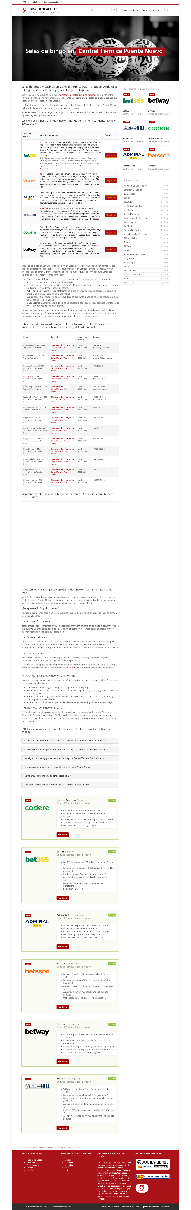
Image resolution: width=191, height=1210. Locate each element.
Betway (42, 243)
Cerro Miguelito (146, 214)
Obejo (146, 250)
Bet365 (42, 142)
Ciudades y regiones (129, 10)
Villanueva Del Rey (146, 205)
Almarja (146, 278)
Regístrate (111, 155)
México (68, 1160)
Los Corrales (146, 270)
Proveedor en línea (160, 10)
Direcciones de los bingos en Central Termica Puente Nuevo (62, 347)
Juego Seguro (119, 1193)
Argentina (69, 1165)
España (39, 1147)
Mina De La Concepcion (146, 185)
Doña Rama (146, 282)
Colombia (69, 1162)
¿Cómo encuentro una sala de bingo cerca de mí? (47, 775)
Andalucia (48, 1147)
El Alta (146, 266)
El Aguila (146, 201)
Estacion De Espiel (146, 189)
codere (100, 378)
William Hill (43, 208)
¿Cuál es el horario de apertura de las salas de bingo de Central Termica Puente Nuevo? (66, 749)
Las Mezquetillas (146, 274)
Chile (67, 1170)
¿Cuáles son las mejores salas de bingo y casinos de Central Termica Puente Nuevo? (64, 740)
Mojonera (146, 258)
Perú (67, 1167)
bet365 (41, 161)
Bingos (145, 10)
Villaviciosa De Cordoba (146, 234)
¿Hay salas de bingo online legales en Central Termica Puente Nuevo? (57, 767)
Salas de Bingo (33, 1162)
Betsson (43, 174)
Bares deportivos (34, 1165)
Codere (42, 227)
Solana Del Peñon (146, 230)
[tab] (70, 740)
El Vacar (146, 246)
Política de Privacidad (110, 1206)
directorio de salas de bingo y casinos (78, 94)
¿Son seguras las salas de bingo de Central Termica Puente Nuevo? (56, 784)
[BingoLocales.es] (42, 10)
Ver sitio (61, 834)
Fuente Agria (146, 222)
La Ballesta (146, 193)
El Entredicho (146, 238)
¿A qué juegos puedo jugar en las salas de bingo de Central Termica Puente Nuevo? (64, 758)
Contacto (73, 667)
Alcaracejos (146, 262)
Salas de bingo (27, 1147)
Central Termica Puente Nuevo (74, 803)
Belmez (146, 242)
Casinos (30, 1167)
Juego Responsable (151, 1206)
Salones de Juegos (34, 1160)
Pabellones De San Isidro (146, 218)
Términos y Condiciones (131, 1206)
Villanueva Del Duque (146, 254)
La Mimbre (146, 226)
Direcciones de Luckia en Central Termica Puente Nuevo (61, 389)
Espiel (146, 197)
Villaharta (146, 209)
